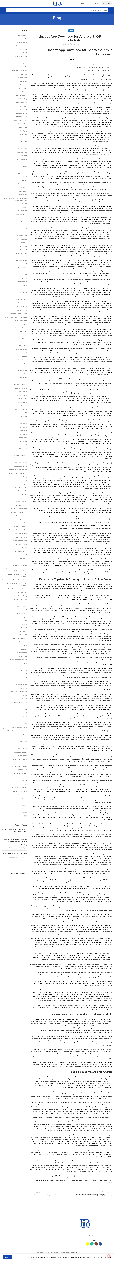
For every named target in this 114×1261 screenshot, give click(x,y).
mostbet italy (22, 494)
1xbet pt (24, 155)
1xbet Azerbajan (21, 102)
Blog (54, 22)
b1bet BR (24, 242)
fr (26, 352)
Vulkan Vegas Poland (20, 791)
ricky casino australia (20, 702)
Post (25, 677)
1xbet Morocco (22, 152)
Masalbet (24, 416)
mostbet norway (21, 501)
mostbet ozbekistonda (19, 508)
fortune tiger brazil (20, 349)
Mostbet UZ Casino (20, 526)
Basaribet (23, 250)
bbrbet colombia (21, 253)
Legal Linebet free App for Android (98, 70)
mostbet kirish (22, 498)
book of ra (23, 278)
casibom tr (23, 289)
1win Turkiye (23, 74)
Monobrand (23, 434)
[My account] (3, 10)
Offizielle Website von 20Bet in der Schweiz (15, 584)
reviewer (24, 698)
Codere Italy (23, 331)
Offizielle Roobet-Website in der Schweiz (15, 575)
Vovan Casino (22, 777)
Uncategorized (22, 755)
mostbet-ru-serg (21, 544)
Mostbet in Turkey (21, 487)
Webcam (24, 798)
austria (24, 203)
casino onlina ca (21, 303)
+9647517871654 (94, 3)
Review (24, 695)
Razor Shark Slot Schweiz (18, 691)
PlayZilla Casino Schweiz (18, 659)
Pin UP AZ (24, 621)
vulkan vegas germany (19, 787)
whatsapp (107, 3)
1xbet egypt (23, 127)
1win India (24, 67)
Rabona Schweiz (21, 684)
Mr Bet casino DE (21, 551)
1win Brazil (23, 53)
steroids (24, 738)
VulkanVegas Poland (20, 795)
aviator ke (23, 225)
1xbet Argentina (22, 92)
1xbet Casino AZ (21, 113)
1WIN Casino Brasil (21, 56)
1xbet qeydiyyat (22, 159)
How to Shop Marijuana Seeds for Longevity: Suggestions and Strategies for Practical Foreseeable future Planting (14, 842)
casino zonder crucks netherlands (15, 317)
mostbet (24, 445)
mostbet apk (22, 448)
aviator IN (24, 221)
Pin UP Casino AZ (21, 635)
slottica (24, 723)
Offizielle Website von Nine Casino (15, 589)
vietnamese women (20, 773)
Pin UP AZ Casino (21, 624)
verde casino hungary (20, 759)
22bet (25, 177)
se (26, 709)
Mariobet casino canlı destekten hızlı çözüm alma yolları (14, 830)
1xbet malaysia (22, 148)
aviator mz (23, 228)
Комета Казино (22, 809)
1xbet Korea (23, 141)
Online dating (22, 596)
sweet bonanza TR (20, 752)
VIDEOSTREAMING (21, 770)
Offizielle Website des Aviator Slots (14, 580)
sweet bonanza (21, 748)
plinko (25, 663)
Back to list (71, 1194)
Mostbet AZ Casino (20, 455)
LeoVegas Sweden (21, 406)
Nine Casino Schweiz (20, 565)
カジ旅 (25, 816)
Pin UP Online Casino (20, 638)
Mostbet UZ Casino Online (18, 530)
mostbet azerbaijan (20, 459)
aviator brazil (22, 210)
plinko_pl (24, 674)
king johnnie (23, 391)
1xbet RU (24, 163)
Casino (24, 296)
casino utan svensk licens (18, 313)
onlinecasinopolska (20, 599)
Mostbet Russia (21, 516)
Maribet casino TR (21, 413)
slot (25, 713)
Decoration (23, 342)
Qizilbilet (24, 681)
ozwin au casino (21, 606)
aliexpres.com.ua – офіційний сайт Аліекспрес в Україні (15, 199)
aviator (24, 207)
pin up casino (22, 631)
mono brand (23, 427)
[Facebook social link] (100, 1244)
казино (24, 805)
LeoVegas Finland (21, 395)
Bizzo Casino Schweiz (19, 271)
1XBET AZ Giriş (22, 99)
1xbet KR (24, 145)
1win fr (25, 63)
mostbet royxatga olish (19, 512)
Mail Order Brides (21, 409)
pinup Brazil (23, 656)
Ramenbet (23, 688)
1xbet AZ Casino (21, 95)
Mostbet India (22, 491)
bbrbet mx (23, 257)
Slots (25, 716)
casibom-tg (23, 292)
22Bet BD (24, 180)
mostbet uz (23, 523)
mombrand (23, 423)
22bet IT (24, 187)
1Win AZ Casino (22, 42)
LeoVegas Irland (21, 402)
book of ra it (22, 281)
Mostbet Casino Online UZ (18, 473)
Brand (25, 285)
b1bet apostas (22, 239)
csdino (24, 338)
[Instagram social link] (96, 1244)
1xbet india (23, 134)
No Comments (13, 834)
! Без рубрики (22, 35)
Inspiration (23, 374)
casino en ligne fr (21, 299)
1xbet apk (23, 85)
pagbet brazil (22, 610)
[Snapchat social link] (87, 1244)
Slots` (25, 720)
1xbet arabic (23, 88)
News (25, 562)
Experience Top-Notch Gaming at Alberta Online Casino (91, 64)
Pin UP (25, 617)
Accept (7, 1257)
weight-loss (23, 802)
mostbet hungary (21, 484)
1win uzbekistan (21, 77)
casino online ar (21, 306)
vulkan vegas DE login (20, 784)
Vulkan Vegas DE (21, 780)
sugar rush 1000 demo (19, 745)
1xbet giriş (23, 131)
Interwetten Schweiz (20, 381)
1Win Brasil (23, 49)
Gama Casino (22, 360)
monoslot (23, 441)
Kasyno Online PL (21, 388)
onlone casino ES (21, 603)
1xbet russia (23, 166)
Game (25, 363)
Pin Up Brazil (22, 628)
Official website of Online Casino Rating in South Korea (16, 570)
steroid (24, 734)
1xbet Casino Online (20, 124)
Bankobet (23, 246)
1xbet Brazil (23, 109)
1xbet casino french (20, 120)
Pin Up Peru (23, 642)
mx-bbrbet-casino (21, 558)
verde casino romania (19, 766)
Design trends (22, 345)
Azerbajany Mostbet (20, 235)
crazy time (23, 335)
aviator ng (23, 232)
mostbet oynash (21, 505)
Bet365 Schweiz (21, 260)
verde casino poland (20, 763)
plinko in (24, 667)
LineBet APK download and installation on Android (93, 67)
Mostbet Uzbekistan (20, 540)
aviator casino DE (21, 214)
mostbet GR (23, 480)
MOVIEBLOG (23, 547)
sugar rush (23, 741)
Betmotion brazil (21, 264)
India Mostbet (22, 370)
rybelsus (24, 706)
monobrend (23, 437)
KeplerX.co (76, 1252)
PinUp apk (23, 649)
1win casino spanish (20, 60)
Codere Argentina (21, 328)
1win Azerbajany (21, 46)
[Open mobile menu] (111, 10)
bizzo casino (22, 267)
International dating (20, 377)
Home (60, 22)
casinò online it (22, 310)
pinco (25, 645)
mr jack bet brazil (21, 555)
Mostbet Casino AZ (20, 466)
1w (26, 38)
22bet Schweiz (22, 191)
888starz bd (22, 194)
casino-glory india (21, 320)
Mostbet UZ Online (20, 537)
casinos (24, 324)
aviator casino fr (21, 218)
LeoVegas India (22, 399)
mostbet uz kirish (21, 533)
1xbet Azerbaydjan (21, 106)
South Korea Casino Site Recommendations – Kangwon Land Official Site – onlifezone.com (15, 729)
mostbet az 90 (22, 452)
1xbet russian (22, 170)
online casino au (21, 592)
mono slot (23, 430)
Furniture (24, 356)
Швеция (24, 812)
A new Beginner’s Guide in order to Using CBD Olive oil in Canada (15, 854)
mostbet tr (23, 519)
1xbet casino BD (21, 116)
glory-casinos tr (21, 367)
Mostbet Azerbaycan (20, 462)
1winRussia (23, 81)
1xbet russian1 (22, 173)
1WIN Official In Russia (19, 70)
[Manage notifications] (109, 1256)
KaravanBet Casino (20, 384)
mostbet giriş (22, 477)
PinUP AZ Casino (21, 652)
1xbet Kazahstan (21, 138)
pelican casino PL (21, 613)
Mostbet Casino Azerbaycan (17, 469)
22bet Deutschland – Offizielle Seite (14, 184)
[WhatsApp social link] (92, 1244)
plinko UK (23, 670)
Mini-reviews (22, 420)
